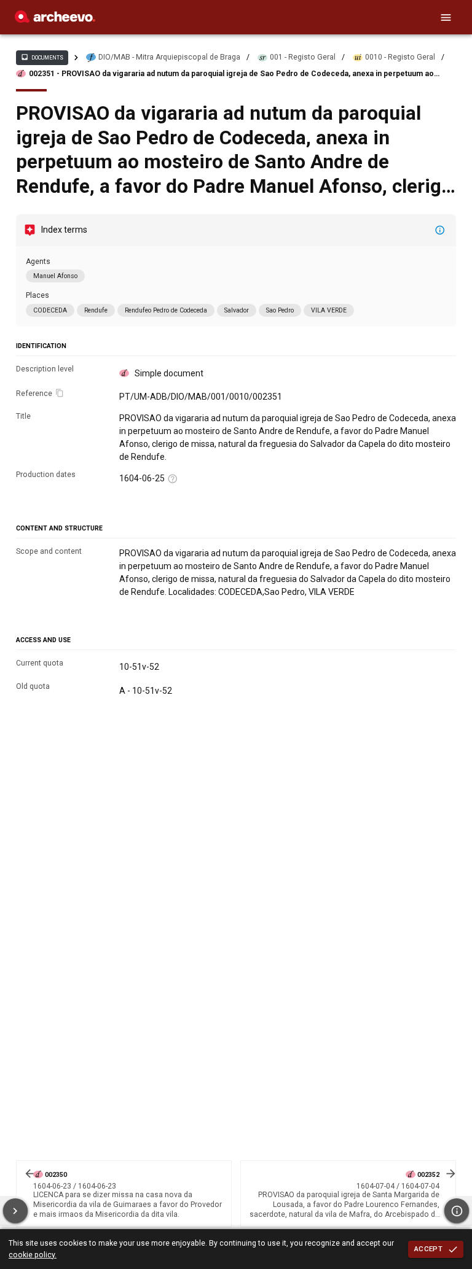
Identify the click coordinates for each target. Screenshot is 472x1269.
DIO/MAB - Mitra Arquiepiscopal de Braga (169, 57)
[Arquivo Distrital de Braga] (55, 20)
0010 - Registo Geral (400, 57)
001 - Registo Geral (303, 57)
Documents (42, 57)
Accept (428, 1248)
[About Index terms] (440, 230)
